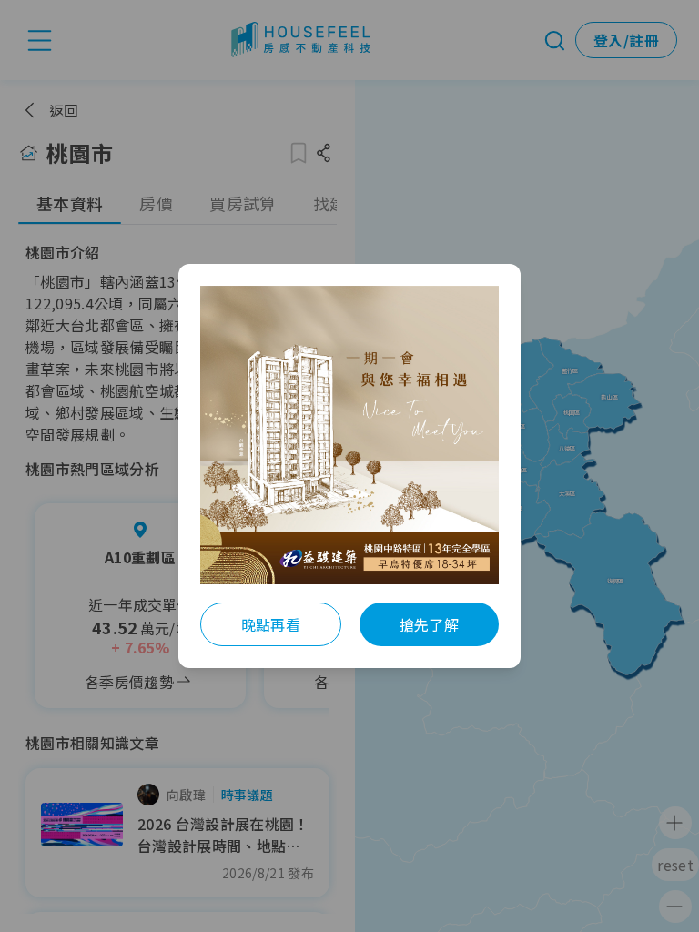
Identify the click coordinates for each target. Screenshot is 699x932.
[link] (349, 435)
